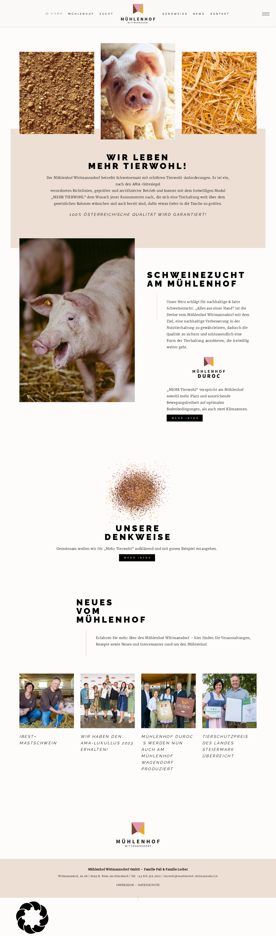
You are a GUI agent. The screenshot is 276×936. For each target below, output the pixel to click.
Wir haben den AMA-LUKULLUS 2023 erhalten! (106, 743)
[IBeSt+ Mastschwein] (46, 701)
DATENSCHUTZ (149, 885)
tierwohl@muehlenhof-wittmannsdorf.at (191, 876)
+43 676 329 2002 (149, 876)
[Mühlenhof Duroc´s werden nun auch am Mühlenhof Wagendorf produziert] (168, 701)
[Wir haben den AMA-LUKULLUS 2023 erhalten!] (107, 701)
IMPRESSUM (125, 885)
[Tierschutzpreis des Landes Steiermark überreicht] (229, 701)
